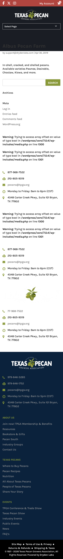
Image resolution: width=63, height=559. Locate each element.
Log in (6, 108)
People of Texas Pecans (17, 486)
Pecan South (10, 439)
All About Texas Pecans (17, 481)
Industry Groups (13, 444)
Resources (9, 429)
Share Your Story (13, 491)
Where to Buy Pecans (15, 466)
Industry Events (12, 518)
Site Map (17, 544)
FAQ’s (6, 533)
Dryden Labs (47, 554)
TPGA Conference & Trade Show (22, 508)
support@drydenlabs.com (19, 52)
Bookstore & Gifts (14, 434)
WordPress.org (11, 124)
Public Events (11, 523)
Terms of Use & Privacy (39, 544)
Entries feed (10, 113)
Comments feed (12, 119)
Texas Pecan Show (14, 513)
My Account (46, 3)
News (6, 528)
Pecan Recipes (11, 471)
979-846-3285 (16, 377)
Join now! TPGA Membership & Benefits (27, 423)
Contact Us (9, 449)
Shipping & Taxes (44, 548)
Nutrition (8, 476)
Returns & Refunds (19, 548)
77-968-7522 (15, 311)
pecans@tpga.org (18, 184)
